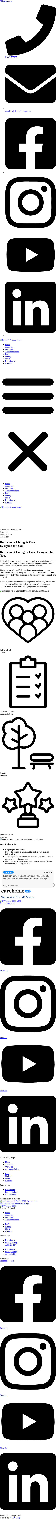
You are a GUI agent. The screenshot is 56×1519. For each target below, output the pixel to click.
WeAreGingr (15, 1518)
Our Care (9, 349)
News (7, 359)
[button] (28, 423)
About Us (9, 347)
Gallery (8, 356)
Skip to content (6, 1)
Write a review (7, 897)
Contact (8, 363)
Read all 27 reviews (25, 897)
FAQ (7, 354)
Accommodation (12, 352)
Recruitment (10, 361)
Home (7, 344)
